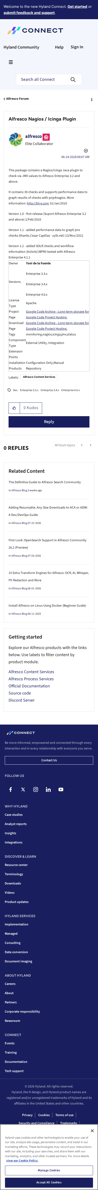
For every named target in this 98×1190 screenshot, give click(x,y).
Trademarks (68, 1123)
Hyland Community (21, 47)
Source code (20, 693)
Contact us (49, 760)
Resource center (16, 865)
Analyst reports (16, 824)
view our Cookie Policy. (22, 1160)
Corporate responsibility (22, 1011)
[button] (14, 408)
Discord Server (21, 700)
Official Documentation (29, 686)
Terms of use (64, 1115)
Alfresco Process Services (31, 679)
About (9, 993)
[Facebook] (10, 789)
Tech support (14, 1071)
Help (59, 47)
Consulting (12, 943)
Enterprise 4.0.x (70, 390)
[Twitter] (23, 789)
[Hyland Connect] (35, 30)
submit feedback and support (29, 12)
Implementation (16, 924)
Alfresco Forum (17, 98)
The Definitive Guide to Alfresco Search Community (45, 482)
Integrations (13, 842)
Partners (11, 1002)
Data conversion (16, 952)
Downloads (13, 883)
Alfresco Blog (19, 490)
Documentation (16, 1061)
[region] (49, 1157)
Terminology (14, 874)
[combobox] (49, 79)
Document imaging (18, 961)
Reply (49, 422)
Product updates (17, 902)
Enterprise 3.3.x (29, 390)
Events (10, 1043)
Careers (10, 984)
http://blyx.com (38, 203)
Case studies (14, 814)
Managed (11, 933)
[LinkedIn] (48, 789)
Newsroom (12, 1021)
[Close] (92, 1131)
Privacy (27, 1115)
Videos (10, 892)
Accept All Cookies (48, 1182)
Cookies (44, 1115)
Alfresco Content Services (39, 377)
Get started (77, 6)
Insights (10, 833)
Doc (15, 390)
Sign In (77, 47)
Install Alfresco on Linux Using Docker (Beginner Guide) (47, 605)
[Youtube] (61, 789)
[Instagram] (35, 789)
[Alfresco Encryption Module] (82, 445)
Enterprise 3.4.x (50, 390)
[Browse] (11, 62)
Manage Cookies (49, 1170)
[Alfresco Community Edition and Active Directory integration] (90, 445)
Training (11, 1052)
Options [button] (91, 99)
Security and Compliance (36, 1123)
